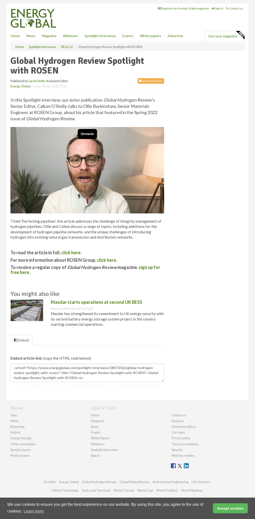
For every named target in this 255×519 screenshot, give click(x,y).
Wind (14, 421)
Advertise (175, 36)
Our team (178, 432)
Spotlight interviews (100, 36)
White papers (150, 36)
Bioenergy (17, 427)
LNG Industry (200, 482)
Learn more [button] (34, 511)
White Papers (100, 438)
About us (178, 421)
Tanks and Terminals (96, 490)
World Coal (145, 490)
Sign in (218, 8)
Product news (19, 455)
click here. (71, 252)
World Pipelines (192, 490)
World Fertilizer (167, 490)
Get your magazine (222, 36)
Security (177, 450)
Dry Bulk (50, 482)
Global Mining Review (135, 482)
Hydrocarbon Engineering (171, 482)
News (95, 427)
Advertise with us (184, 427)
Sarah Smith (37, 81)
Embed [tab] (23, 340)
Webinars (70, 36)
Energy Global (20, 86)
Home (15, 36)
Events (128, 36)
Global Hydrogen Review (99, 482)
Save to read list (152, 81)
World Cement (124, 490)
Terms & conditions (185, 444)
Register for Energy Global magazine (185, 8)
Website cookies (183, 455)
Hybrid (15, 432)
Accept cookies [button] (230, 508)
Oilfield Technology (64, 490)
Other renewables (23, 444)
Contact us (236, 8)
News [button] (30, 36)
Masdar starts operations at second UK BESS (96, 302)
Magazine (49, 36)
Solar (13, 415)
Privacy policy (181, 438)
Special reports (20, 450)
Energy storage (21, 438)
